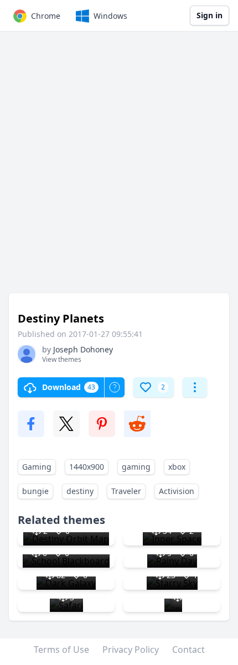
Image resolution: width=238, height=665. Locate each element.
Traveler (126, 491)
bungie (35, 491)
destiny (80, 491)
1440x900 (86, 466)
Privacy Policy (130, 649)
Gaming (36, 466)
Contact (188, 649)
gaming (136, 466)
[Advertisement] (119, 168)
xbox (176, 466)
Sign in (209, 15)
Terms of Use (61, 649)
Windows (110, 16)
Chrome (45, 16)
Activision (176, 491)
